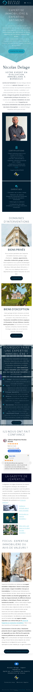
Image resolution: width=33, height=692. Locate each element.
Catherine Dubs (14, 456)
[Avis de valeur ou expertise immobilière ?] (10, 518)
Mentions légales (23, 682)
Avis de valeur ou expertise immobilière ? (23, 516)
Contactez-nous (9, 682)
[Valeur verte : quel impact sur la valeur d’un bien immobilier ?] (10, 530)
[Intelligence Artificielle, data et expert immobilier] (10, 508)
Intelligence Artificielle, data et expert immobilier (24, 508)
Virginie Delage (22, 689)
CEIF (16, 167)
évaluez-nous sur (13, 451)
